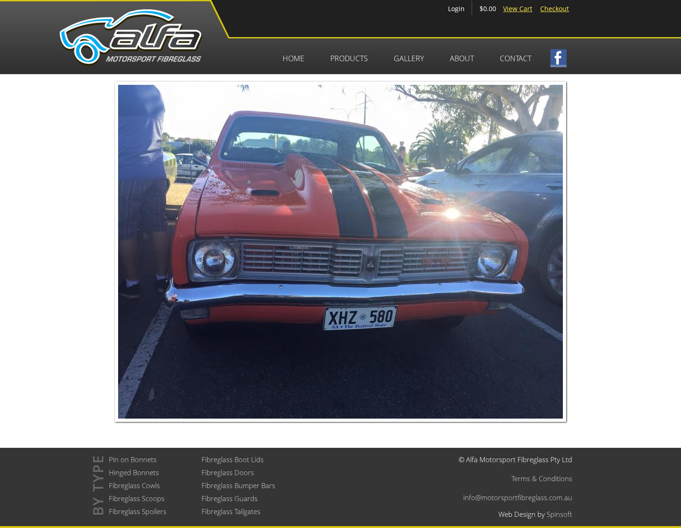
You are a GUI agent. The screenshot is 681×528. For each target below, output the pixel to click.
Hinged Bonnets (134, 472)
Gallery (409, 58)
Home (293, 58)
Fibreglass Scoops (136, 498)
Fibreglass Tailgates (231, 511)
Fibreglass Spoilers (137, 511)
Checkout (554, 8)
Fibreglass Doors (228, 472)
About (462, 58)
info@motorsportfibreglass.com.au (517, 497)
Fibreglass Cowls (134, 485)
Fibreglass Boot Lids (233, 459)
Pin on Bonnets (133, 459)
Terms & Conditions (541, 478)
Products (349, 58)
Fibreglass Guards (230, 498)
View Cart (517, 8)
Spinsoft (559, 514)
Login (456, 8)
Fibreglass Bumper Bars (238, 485)
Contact (515, 58)
